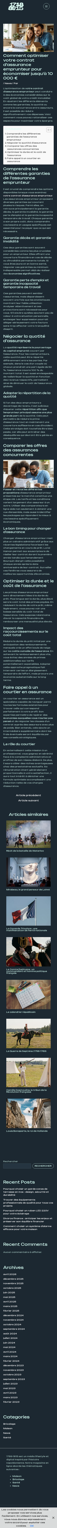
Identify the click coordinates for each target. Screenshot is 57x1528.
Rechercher (10, 1161)
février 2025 (11, 1310)
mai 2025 (9, 1297)
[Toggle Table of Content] (47, 129)
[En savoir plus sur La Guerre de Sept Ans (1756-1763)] (28, 1033)
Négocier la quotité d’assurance (26, 143)
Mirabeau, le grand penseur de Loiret (28, 889)
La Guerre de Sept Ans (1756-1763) (26, 1051)
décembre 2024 (13, 1315)
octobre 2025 (12, 1288)
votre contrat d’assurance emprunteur (27, 195)
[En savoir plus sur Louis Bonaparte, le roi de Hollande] (28, 1113)
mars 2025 (10, 1306)
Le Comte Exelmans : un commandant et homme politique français (26, 971)
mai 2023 (9, 1388)
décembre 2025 (13, 1279)
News (8, 83)
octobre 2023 (12, 1374)
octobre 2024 (12, 1324)
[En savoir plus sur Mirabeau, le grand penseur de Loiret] (28, 872)
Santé (7, 1437)
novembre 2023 (13, 1370)
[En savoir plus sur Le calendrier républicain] (28, 994)
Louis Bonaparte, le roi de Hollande (27, 1131)
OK (32, 1526)
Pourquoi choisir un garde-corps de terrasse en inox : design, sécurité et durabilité (26, 1192)
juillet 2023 (10, 1383)
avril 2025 (9, 1301)
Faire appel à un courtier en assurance (23, 160)
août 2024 (10, 1333)
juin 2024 (9, 1342)
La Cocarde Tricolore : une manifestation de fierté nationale (26, 929)
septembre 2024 (14, 1329)
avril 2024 (9, 1352)
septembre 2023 (14, 1379)
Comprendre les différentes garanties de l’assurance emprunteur (23, 137)
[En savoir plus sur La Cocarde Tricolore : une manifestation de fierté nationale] (28, 910)
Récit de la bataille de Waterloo (25, 851)
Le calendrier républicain (21, 1012)
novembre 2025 (13, 1283)
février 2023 (11, 1402)
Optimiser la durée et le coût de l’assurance (26, 153)
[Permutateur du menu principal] (46, 6)
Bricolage (9, 1424)
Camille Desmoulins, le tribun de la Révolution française (26, 1091)
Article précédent (28, 795)
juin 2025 (9, 1292)
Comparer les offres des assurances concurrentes (23, 147)
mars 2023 (10, 1397)
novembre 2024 (13, 1320)
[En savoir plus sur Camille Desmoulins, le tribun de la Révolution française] (28, 1072)
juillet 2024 (10, 1338)
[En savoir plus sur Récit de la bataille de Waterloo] (28, 834)
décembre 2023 (13, 1365)
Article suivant (28, 800)
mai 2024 (9, 1347)
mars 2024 (10, 1356)
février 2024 (11, 1361)
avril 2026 (9, 1274)
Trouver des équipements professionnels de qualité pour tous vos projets (28, 1202)
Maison (7, 1428)
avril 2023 (9, 1393)
